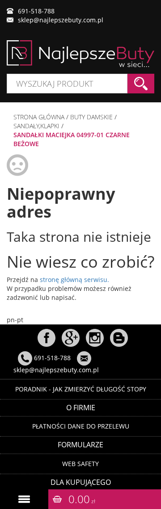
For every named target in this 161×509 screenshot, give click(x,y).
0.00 (81, 499)
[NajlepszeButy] (80, 53)
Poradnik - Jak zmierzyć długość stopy (80, 389)
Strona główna (38, 117)
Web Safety (80, 463)
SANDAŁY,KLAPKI (36, 126)
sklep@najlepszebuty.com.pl (60, 20)
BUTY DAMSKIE (91, 117)
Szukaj (140, 83)
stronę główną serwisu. (74, 279)
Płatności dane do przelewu (80, 426)
